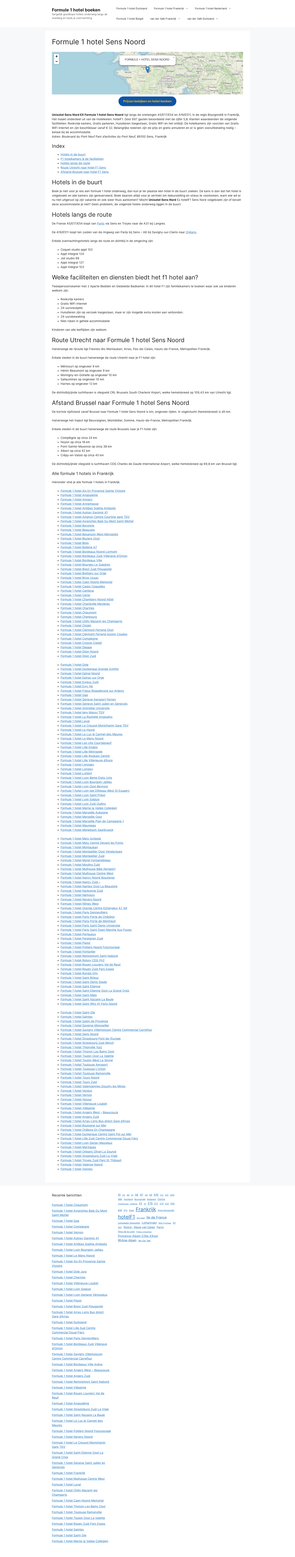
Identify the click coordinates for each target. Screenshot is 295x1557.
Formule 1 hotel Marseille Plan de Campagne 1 (92, 821)
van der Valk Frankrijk (163, 18)
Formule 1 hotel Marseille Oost (81, 816)
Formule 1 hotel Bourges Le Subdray (85, 564)
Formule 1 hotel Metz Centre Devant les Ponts (92, 843)
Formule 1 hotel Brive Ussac (80, 577)
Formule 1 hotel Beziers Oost (80, 538)
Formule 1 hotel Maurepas (78, 825)
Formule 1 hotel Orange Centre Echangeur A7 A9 (94, 908)
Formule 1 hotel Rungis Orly (79, 973)
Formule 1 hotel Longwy (77, 769)
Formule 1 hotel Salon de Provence (84, 1021)
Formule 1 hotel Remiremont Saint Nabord (89, 956)
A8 (146, 1195)
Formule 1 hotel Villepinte (78, 1108)
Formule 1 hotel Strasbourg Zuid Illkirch (87, 1043)
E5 (140, 1203)
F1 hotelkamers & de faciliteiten (82, 159)
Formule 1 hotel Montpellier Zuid (82, 856)
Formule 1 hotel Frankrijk (169, 8)
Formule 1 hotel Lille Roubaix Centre (85, 756)
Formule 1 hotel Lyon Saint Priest (83, 795)
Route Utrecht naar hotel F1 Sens (83, 167)
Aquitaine (128, 1199)
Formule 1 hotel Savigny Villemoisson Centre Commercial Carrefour (106, 1030)
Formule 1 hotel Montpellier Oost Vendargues (91, 851)
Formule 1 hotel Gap (74, 695)
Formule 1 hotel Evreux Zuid (80, 682)
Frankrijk (146, 1209)
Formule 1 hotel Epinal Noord (80, 673)
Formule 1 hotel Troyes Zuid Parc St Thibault (91, 1160)
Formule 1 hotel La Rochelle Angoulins (87, 717)
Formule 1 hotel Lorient (76, 773)
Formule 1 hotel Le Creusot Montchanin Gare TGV (95, 725)
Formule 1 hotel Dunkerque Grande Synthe (90, 669)
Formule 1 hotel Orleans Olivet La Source (88, 1151)
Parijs (100, 223)
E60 (120, 1210)
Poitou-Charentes (144, 1232)
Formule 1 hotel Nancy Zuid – (80, 882)
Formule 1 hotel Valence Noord (82, 1164)
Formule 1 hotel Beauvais (78, 530)
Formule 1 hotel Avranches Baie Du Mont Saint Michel (97, 521)
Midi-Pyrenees (165, 1223)
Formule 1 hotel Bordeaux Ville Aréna (77, 1364)
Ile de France (156, 1217)
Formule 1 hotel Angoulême (70, 1403)
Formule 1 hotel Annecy (77, 499)
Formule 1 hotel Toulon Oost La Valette (87, 1056)
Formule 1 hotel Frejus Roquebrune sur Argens (92, 690)
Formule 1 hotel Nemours (78, 895)
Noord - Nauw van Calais (139, 1227)
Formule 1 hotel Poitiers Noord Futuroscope (90, 947)
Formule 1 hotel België (129, 18)
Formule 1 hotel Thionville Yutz (81, 1047)
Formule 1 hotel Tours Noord (80, 1077)
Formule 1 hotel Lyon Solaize (80, 799)
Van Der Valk (144, 1240)
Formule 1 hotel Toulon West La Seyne (87, 1060)
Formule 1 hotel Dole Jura (69, 1271)
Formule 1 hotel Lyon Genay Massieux (86, 1143)
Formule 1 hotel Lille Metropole (81, 751)
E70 (125, 1210)
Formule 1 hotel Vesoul (76, 1099)
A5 (132, 1195)
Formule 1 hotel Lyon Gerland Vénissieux (79, 1295)
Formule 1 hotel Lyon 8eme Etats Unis (86, 777)
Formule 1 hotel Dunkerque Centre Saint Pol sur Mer (96, 1134)
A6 (136, 1194)
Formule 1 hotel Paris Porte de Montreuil (88, 921)
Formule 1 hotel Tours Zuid (79, 1082)
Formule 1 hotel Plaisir (75, 943)
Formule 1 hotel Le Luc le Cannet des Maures (92, 734)
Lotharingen (149, 1222)
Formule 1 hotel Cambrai (77, 590)
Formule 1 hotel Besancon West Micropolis (89, 534)
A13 (161, 1195)
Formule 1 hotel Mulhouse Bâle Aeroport (88, 869)
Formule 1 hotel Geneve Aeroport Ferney (88, 699)
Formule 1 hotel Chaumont (78, 612)
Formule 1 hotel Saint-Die (78, 1012)
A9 (150, 1195)
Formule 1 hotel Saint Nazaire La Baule (87, 999)
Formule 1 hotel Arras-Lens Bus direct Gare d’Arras (95, 1121)
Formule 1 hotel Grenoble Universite (85, 708)
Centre (161, 1199)
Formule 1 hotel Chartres (77, 608)
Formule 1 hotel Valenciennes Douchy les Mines (93, 1086)
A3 (123, 1195)
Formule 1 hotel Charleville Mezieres (85, 604)
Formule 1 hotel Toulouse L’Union (83, 1069)
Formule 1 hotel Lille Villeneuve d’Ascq (87, 760)
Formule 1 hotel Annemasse (80, 503)
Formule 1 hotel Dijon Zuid (78, 656)
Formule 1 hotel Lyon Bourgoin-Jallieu (86, 782)
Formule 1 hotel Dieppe (76, 647)
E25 (167, 1204)
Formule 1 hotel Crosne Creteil (81, 643)
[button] (147, 69)
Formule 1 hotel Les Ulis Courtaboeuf (86, 743)
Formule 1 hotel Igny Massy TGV (82, 712)
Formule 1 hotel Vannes (77, 1169)
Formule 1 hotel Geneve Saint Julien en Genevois (94, 703)
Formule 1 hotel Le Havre (78, 730)
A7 (141, 1194)
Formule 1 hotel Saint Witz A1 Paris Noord (89, 1003)
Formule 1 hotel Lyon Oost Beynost (84, 786)
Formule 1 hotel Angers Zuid (80, 1117)
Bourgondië (140, 1199)
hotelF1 (126, 1217)
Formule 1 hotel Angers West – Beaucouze (89, 1112)
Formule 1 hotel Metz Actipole (81, 838)
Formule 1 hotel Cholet (76, 625)
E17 (156, 1203)
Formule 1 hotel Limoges (77, 764)
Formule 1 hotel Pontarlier (78, 951)
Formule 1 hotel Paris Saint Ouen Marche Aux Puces (96, 930)
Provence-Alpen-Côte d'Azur (138, 1236)
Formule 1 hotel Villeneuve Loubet (84, 1103)
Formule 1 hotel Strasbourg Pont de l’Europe (91, 1038)
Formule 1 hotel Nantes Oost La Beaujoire (89, 886)
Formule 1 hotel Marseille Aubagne (84, 812)
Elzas (131, 1210)
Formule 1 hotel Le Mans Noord (82, 738)
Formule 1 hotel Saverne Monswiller (85, 1025)
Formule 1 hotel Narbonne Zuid (82, 890)
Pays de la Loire (126, 1231)
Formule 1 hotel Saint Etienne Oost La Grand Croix (95, 990)
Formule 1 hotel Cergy (75, 595)
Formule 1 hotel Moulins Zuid (80, 864)
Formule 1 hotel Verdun (76, 1090)
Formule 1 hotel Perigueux (78, 934)
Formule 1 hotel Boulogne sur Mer (83, 1125)
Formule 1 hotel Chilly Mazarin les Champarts (91, 621)
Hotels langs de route (75, 163)
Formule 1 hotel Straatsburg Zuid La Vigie (89, 1156)
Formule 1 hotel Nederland (211, 8)
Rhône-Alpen (127, 1240)
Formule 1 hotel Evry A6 (77, 686)
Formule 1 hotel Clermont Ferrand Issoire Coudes (94, 634)
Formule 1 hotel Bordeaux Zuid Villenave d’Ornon (94, 556)
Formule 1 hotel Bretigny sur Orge (83, 573)
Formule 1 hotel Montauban (79, 847)
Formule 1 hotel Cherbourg (79, 617)
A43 (172, 1195)
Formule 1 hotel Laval (75, 721)
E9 (145, 1204)
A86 (120, 1199)
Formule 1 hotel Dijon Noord (80, 651)
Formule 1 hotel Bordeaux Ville (81, 560)
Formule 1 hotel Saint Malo (79, 995)
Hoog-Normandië (166, 1210)
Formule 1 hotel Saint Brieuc (80, 977)
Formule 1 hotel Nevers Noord (81, 899)
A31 (166, 1195)
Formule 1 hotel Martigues (78, 1147)
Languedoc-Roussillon (129, 1223)
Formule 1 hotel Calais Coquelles (83, 586)
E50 (173, 1203)
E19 (162, 1203)
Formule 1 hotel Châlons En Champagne (88, 1129)
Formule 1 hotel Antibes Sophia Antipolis (88, 508)
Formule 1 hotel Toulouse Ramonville (85, 1073)
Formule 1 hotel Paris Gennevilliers (84, 912)
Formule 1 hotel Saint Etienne (80, 986)
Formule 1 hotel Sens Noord (80, 1034)
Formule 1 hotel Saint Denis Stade (84, 982)
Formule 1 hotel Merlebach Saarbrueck (87, 830)
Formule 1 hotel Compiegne (79, 638)
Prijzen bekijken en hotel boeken (147, 101)
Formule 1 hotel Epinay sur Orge (82, 677)
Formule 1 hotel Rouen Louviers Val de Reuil (91, 964)
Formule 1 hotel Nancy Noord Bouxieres (88, 877)
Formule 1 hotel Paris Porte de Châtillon (88, 917)
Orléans (191, 232)
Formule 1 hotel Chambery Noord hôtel (87, 599)
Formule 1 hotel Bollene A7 (79, 547)
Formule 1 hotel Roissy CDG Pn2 (82, 960)
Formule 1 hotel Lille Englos (79, 747)
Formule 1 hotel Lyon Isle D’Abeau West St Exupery (95, 790)
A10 (156, 1194)
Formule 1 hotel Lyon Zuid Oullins (83, 804)
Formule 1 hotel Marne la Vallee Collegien (89, 808)
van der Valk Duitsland (200, 18)
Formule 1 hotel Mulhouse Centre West (87, 873)
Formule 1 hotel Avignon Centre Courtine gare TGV (95, 517)
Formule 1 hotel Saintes (77, 1016)
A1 (119, 1194)
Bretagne (151, 1199)
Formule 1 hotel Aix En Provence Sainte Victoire (93, 491)
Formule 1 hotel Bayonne (77, 525)
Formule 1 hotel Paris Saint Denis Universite (90, 925)
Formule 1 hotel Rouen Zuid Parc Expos (87, 969)
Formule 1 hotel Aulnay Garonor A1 (84, 512)
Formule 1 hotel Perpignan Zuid (82, 938)
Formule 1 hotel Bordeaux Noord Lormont (89, 551)
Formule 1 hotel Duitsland (131, 8)
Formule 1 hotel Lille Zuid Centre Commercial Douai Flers (99, 1138)
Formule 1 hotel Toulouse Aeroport (84, 1064)
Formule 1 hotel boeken (76, 9)
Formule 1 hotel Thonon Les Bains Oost (87, 1051)
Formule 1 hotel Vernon (76, 1095)
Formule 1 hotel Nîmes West (80, 903)
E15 (150, 1203)
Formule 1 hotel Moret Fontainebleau (86, 860)
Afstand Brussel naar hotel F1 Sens (85, 172)
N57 (120, 1227)
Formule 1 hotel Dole (74, 664)
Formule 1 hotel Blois (75, 543)
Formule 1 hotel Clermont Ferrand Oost (87, 630)
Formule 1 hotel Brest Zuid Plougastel (86, 569)
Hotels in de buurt (73, 154)
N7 (174, 1223)
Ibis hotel (141, 1218)
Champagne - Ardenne (127, 1204)
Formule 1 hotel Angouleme (79, 495)
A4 (128, 1195)
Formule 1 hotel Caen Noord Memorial (86, 582)
